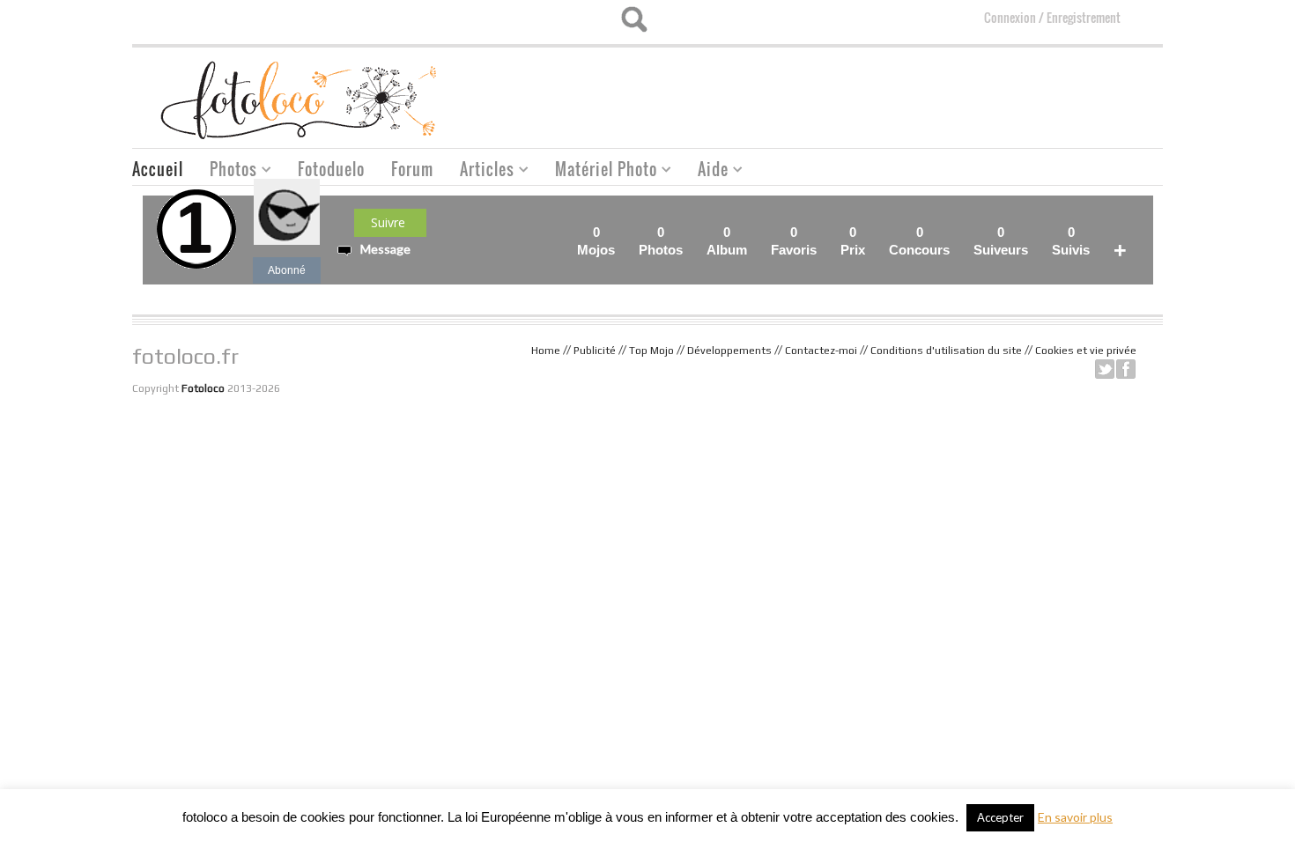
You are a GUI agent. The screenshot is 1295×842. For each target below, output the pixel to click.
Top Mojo (651, 350)
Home (545, 350)
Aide (706, 171)
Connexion (1010, 17)
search (634, 19)
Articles (480, 171)
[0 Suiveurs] (1033, 232)
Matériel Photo (599, 171)
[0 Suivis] (1095, 232)
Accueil (157, 169)
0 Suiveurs (1000, 241)
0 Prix (852, 241)
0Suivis (1071, 241)
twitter (1104, 369)
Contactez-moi (821, 350)
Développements (729, 350)
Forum (412, 169)
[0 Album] (752, 232)
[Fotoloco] (300, 99)
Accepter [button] (1000, 817)
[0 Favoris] (822, 232)
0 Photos (661, 241)
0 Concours (919, 241)
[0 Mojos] (620, 232)
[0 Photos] (688, 232)
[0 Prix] (870, 232)
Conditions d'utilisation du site (946, 350)
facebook (1126, 369)
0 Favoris (794, 241)
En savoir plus (1075, 816)
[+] (1132, 232)
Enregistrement (1084, 17)
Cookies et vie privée (1085, 350)
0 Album (727, 241)
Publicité (595, 350)
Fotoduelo (331, 169)
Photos (226, 171)
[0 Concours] (955, 232)
